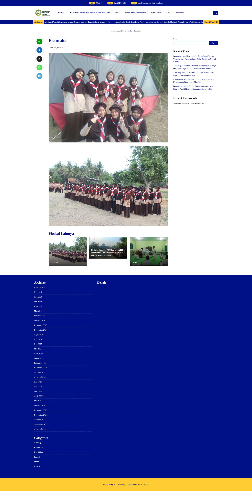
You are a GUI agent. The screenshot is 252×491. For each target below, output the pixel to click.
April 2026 (38, 306)
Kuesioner (180, 13)
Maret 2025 (39, 358)
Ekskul (130, 31)
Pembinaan (38, 447)
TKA (168, 13)
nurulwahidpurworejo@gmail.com (150, 3)
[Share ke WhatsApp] (39, 67)
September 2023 (41, 424)
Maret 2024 (39, 401)
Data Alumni (156, 13)
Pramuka (54, 262)
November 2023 (41, 415)
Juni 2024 (38, 387)
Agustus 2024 (40, 377)
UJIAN (37, 466)
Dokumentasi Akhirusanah (135, 13)
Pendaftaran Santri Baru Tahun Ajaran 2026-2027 (90, 13)
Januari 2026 (39, 320)
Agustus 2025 (40, 335)
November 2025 (41, 330)
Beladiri (135, 262)
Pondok (37, 457)
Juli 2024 (38, 382)
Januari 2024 (39, 405)
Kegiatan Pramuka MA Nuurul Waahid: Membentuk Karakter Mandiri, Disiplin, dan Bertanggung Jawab (107, 252)
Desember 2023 (40, 410)
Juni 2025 (38, 344)
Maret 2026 (39, 311)
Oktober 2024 (40, 372)
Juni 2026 (38, 297)
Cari (175, 39)
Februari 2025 (40, 363)
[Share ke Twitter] (39, 59)
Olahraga (38, 443)
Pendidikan (38, 452)
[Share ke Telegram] (39, 76)
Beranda (61, 13)
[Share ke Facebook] (39, 50)
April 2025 (38, 353)
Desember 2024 (40, 368)
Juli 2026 (38, 292)
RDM (117, 13)
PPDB (36, 462)
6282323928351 (120, 3)
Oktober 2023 (40, 420)
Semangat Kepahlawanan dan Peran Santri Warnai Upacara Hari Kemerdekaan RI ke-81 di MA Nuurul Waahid (194, 59)
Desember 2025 (40, 325)
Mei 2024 (38, 391)
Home (123, 31)
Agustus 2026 (40, 287)
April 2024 (38, 396)
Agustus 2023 (40, 429)
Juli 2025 (38, 339)
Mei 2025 (38, 349)
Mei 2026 (38, 302)
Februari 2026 (40, 316)
